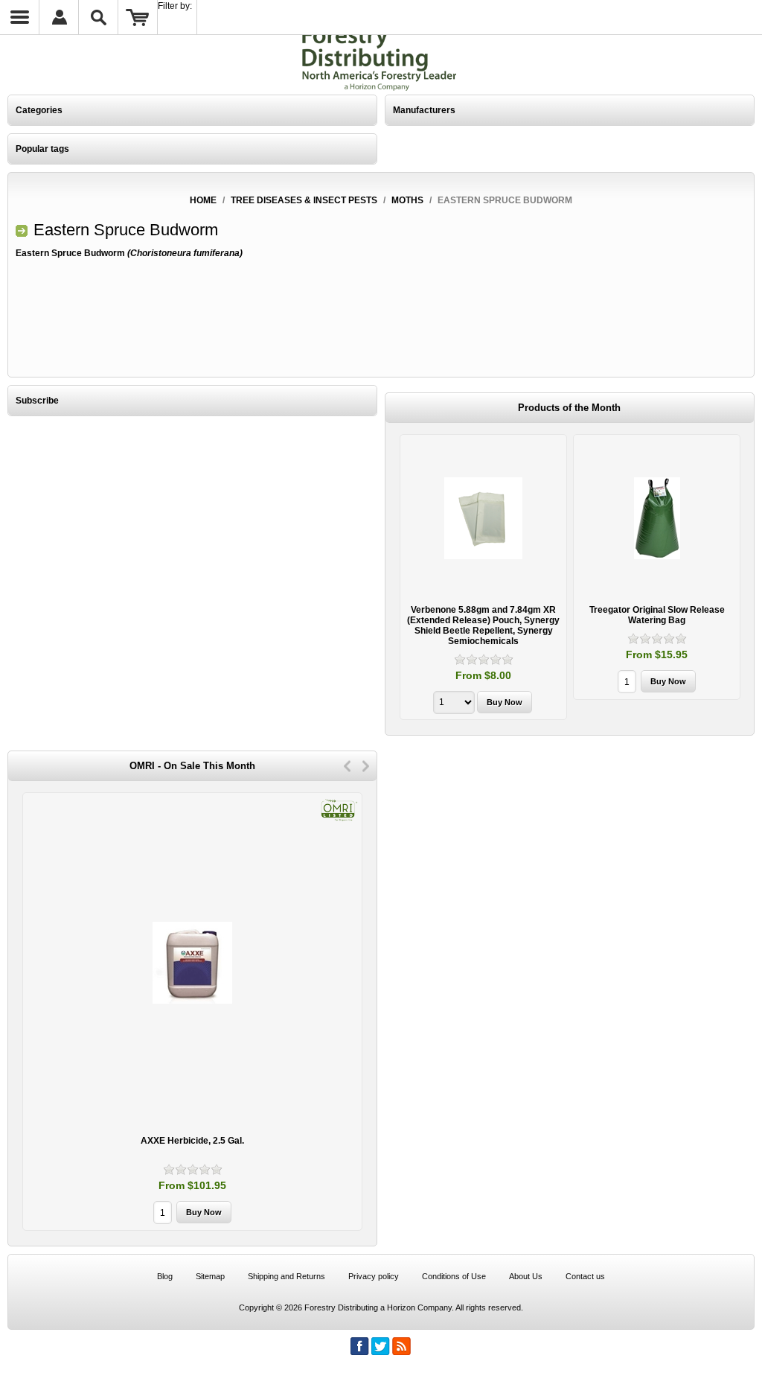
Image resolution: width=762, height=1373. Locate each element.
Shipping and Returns (286, 1276)
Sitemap (210, 1276)
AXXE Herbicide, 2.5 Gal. (192, 1140)
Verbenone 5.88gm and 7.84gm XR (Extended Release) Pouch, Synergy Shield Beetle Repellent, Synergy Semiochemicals (483, 625)
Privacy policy (373, 1276)
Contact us (585, 1276)
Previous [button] (347, 766)
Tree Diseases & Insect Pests (304, 200)
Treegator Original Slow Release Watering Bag (657, 615)
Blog (165, 1276)
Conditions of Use (454, 1276)
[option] (483, 579)
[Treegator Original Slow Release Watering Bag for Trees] (656, 518)
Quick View (483, 577)
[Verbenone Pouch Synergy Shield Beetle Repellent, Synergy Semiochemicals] (483, 518)
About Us (525, 1276)
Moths (407, 200)
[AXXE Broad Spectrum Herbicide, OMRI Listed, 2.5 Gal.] (192, 962)
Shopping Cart (138, 17)
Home (203, 200)
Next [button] (365, 766)
